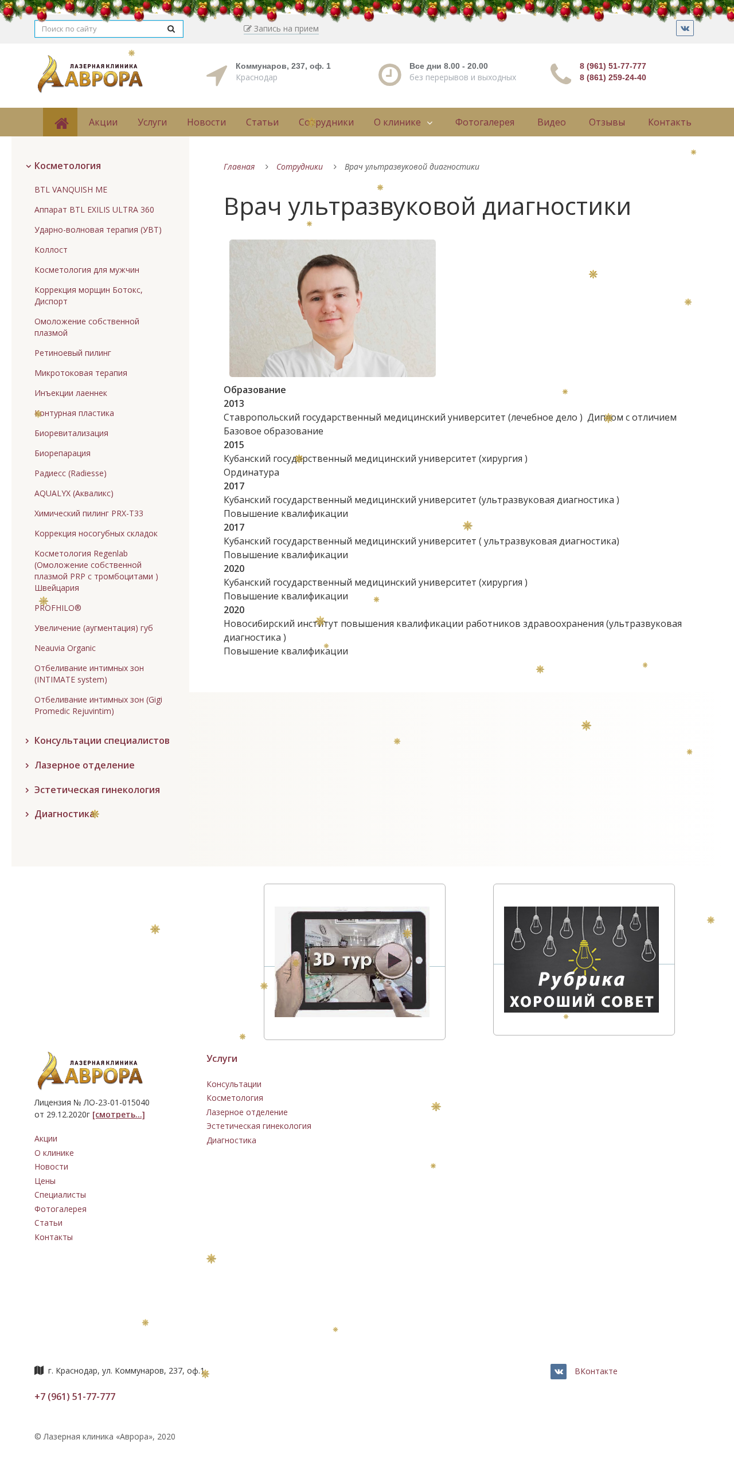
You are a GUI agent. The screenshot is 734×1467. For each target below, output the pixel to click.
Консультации (233, 1083)
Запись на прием (285, 28)
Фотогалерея (484, 122)
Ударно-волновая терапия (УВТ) (98, 229)
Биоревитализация (71, 432)
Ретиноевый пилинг (72, 352)
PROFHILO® (57, 607)
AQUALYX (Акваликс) (74, 493)
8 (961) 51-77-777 (613, 65)
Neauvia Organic (65, 647)
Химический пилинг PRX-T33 (88, 513)
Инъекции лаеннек (70, 392)
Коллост (51, 249)
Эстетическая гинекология (258, 1125)
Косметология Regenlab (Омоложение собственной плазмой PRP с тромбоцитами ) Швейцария (96, 570)
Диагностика (231, 1140)
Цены (45, 1180)
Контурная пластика (74, 412)
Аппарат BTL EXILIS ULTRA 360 (94, 209)
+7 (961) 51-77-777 (74, 1396)
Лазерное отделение (247, 1112)
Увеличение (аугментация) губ (93, 627)
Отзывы (607, 122)
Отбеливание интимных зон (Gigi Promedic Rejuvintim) (98, 705)
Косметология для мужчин (86, 269)
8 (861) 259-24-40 (613, 77)
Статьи (262, 122)
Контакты (670, 122)
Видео (551, 122)
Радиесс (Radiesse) (70, 473)
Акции (103, 122)
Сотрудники (326, 122)
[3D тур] (355, 961)
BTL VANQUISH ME (70, 189)
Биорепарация (62, 453)
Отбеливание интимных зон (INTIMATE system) (89, 673)
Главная (239, 166)
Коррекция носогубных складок (96, 533)
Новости (206, 122)
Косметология (234, 1097)
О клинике (397, 122)
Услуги (152, 122)
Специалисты (60, 1194)
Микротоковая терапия (80, 372)
